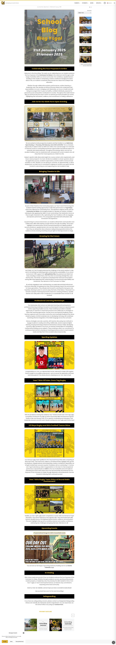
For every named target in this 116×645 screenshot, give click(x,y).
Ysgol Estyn (68, 208)
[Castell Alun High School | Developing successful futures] (3, 2)
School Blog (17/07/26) (86, 44)
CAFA (46, 469)
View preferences (20, 641)
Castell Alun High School (44, 6)
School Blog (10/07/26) (86, 54)
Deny (11, 641)
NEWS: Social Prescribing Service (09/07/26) (86, 65)
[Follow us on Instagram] (91, 7)
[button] (23, 633)
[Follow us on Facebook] (89, 7)
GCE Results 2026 (88, 35)
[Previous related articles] (69, 615)
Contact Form (59, 604)
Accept (4, 641)
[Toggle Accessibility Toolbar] (113, 642)
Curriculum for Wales (45, 75)
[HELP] (105, 3)
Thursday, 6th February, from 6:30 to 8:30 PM (49, 145)
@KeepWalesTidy (50, 274)
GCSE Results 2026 (87, 25)
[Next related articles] (72, 615)
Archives (89, 10)
